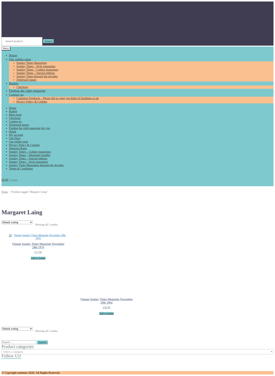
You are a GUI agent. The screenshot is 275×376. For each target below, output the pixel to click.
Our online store (20, 59)
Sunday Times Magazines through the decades (36, 165)
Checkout (22, 87)
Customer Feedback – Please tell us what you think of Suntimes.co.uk (57, 98)
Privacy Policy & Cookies (31, 101)
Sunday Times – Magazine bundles (29, 155)
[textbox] (137, 351)
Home (13, 55)
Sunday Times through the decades (37, 76)
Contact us (16, 94)
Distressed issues (26, 79)
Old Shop (14, 138)
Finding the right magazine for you (29, 128)
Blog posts (15, 114)
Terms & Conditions (21, 168)
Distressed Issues (19, 124)
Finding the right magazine (27, 91)
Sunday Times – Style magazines (35, 66)
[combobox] (137, 351)
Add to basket (38, 258)
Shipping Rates (18, 148)
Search (48, 41)
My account (16, 134)
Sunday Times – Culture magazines (37, 69)
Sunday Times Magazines (31, 63)
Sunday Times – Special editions (35, 73)
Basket (13, 83)
